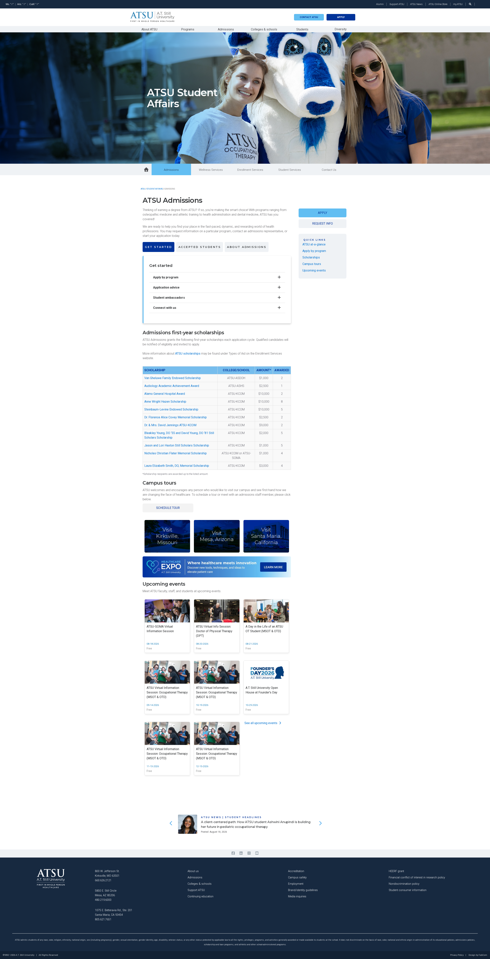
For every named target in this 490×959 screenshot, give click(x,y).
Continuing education (200, 896)
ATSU (143, 189)
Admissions (226, 29)
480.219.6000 (103, 900)
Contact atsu (309, 17)
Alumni (380, 4)
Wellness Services (211, 170)
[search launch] (470, 4)
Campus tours (311, 264)
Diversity (341, 29)
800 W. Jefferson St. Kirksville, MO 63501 (107, 873)
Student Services (289, 170)
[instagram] (249, 853)
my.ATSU (458, 4)
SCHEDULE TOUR (168, 508)
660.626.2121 (103, 880)
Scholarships (311, 257)
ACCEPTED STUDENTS (199, 247)
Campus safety (297, 877)
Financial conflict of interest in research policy (417, 877)
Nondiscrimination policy (404, 883)
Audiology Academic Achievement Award (171, 386)
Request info (322, 223)
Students (302, 29)
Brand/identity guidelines (303, 890)
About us (193, 871)
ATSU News (416, 4)
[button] (170, 823)
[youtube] (257, 853)
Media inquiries (297, 896)
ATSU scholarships (187, 353)
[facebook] (233, 853)
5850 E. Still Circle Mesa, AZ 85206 (105, 893)
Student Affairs (155, 189)
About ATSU (149, 29)
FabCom (483, 955)
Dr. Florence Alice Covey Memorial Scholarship (175, 417)
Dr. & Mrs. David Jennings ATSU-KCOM (170, 425)
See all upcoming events (261, 723)
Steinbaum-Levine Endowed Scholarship (171, 409)
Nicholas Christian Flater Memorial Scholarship (175, 453)
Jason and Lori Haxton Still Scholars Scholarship (176, 445)
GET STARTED (158, 247)
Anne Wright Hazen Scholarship (165, 401)
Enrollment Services (250, 170)
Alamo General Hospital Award (164, 394)
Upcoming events (314, 270)
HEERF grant (396, 871)
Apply (341, 17)
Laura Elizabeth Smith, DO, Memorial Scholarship (176, 466)
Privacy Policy (457, 955)
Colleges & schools (264, 29)
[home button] (146, 170)
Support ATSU (397, 4)
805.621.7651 (103, 919)
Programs (187, 29)
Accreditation (296, 871)
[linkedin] (241, 853)
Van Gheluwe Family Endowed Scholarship (172, 378)
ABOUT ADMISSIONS (246, 247)
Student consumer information (407, 890)
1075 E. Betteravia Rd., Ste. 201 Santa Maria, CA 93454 (113, 912)
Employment (295, 883)
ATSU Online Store (438, 4)
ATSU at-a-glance (314, 244)
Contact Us (329, 170)
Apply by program (314, 251)
